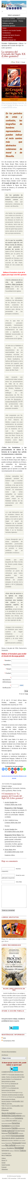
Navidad (3, 1143)
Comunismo (19, 1118)
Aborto (4, 1113)
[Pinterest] (15, 769)
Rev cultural (10, 1145)
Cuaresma (19, 1120)
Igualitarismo (20, 1138)
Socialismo (10, 1148)
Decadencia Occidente (9, 21)
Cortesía (3, 1120)
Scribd (3, 1162)
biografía (9, 788)
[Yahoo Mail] (12, 772)
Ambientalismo (19, 1113)
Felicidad (17, 1131)
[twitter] (18, 8)
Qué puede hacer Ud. (9, 40)
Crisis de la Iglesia (11, 1120)
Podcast (23, 1143)
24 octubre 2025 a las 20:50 (14, 831)
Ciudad (8, 673)
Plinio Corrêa (17, 790)
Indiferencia (5, 1140)
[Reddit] (9, 769)
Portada (4, 43)
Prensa (21, 21)
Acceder (4, 1178)
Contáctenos (6, 33)
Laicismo (16, 1140)
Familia (15, 1128)
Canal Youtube (6, 1165)
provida (3, 1145)
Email (8, 669)
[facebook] (10, 8)
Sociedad (19, 1148)
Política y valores (7, 23)
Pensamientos (8, 1143)
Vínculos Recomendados (9, 1051)
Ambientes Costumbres (11, 1115)
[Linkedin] (12, 769)
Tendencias (11, 1150)
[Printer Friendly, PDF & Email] (18, 62)
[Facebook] (3, 769)
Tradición (23, 1150)
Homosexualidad (17, 1136)
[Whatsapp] (24, 769)
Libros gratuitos (7, 790)
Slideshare (5, 1169)
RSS (4, 1038)
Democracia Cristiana (6, 1123)
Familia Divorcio (21, 1128)
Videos (9, 1153)
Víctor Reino (9, 849)
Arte (7, 1118)
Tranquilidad (4, 1153)
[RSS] (15, 8)
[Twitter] (6, 769)
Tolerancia (16, 1150)
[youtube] (21, 8)
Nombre (7, 660)
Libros (21, 43)
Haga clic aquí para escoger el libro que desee (14, 940)
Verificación (6, 686)
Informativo (10, 1140)
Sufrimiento (5, 1150)
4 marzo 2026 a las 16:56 (13, 804)
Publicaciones (21, 18)
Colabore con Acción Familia (11, 30)
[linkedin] (13, 8)
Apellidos (7, 664)
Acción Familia (17, 784)
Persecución (16, 1143)
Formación (15, 788)
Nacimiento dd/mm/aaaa (6, 680)
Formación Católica (8, 18)
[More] (15, 772)
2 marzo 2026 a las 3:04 (13, 822)
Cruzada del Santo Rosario (11, 35)
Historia (22, 788)
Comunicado (11, 1118)
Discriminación (6, 1128)
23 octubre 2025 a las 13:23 (14, 852)
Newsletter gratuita (8, 26)
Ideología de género (8, 1138)
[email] (7, 8)
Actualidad (11, 1113)
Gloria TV (4, 1160)
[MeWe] (18, 769)
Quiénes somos (7, 37)
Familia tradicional (8, 1131)
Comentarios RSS (9, 1041)
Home (4, 28)
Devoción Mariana (15, 1126)
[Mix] (21, 769)
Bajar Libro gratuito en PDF (14, 989)
